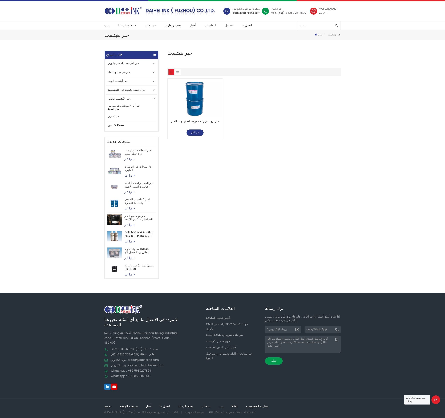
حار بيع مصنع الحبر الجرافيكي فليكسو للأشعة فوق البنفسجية (138, 217)
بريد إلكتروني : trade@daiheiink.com (135, 360)
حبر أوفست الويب (118, 81)
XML (234, 406)
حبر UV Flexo (116, 125)
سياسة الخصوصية (257, 406)
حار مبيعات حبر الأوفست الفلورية (138, 168)
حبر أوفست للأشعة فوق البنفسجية (127, 90)
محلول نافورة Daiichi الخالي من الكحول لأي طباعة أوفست (136, 250)
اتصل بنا (246, 25)
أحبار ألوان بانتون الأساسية (221, 347)
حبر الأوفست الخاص (119, 99)
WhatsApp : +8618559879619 (131, 376)
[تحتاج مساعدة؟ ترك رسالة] (435, 399)
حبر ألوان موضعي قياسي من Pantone (124, 108)
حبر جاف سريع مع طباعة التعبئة (225, 335)
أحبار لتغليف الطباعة (218, 318)
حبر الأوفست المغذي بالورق (123, 63)
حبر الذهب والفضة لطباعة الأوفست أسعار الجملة (138, 185)
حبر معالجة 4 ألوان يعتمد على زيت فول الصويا (229, 355)
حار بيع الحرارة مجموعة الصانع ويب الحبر (195, 121)
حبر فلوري (113, 116)
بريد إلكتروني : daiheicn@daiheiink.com (137, 365)
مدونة (108, 406)
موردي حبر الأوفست (218, 341)
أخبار (193, 25)
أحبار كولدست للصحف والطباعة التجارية (137, 201)
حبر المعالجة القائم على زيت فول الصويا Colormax (137, 152)
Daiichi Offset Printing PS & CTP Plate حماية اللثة (138, 234)
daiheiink (250, 412)
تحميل (229, 25)
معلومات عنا (126, 25)
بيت (106, 25)
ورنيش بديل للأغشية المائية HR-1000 (139, 267)
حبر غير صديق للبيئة (119, 72)
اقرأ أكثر (128, 159)
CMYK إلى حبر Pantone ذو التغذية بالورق (227, 326)
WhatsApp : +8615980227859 (131, 370)
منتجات (149, 25)
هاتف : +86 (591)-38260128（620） (134, 349)
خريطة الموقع (129, 406)
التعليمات (210, 25)
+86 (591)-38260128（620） (290, 13)
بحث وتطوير (173, 25)
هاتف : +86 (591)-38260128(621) (132, 354)
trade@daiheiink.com (246, 13)
